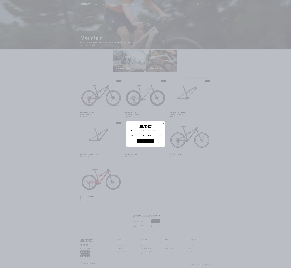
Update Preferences (145, 141)
